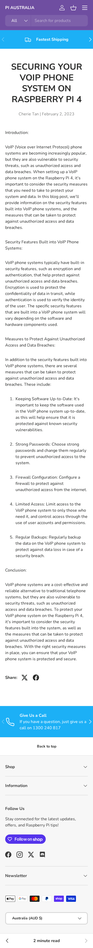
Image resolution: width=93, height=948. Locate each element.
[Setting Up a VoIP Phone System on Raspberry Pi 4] (7, 941)
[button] (73, 7)
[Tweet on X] (24, 677)
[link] (86, 941)
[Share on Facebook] (36, 677)
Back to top (46, 746)
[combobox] (46, 20)
